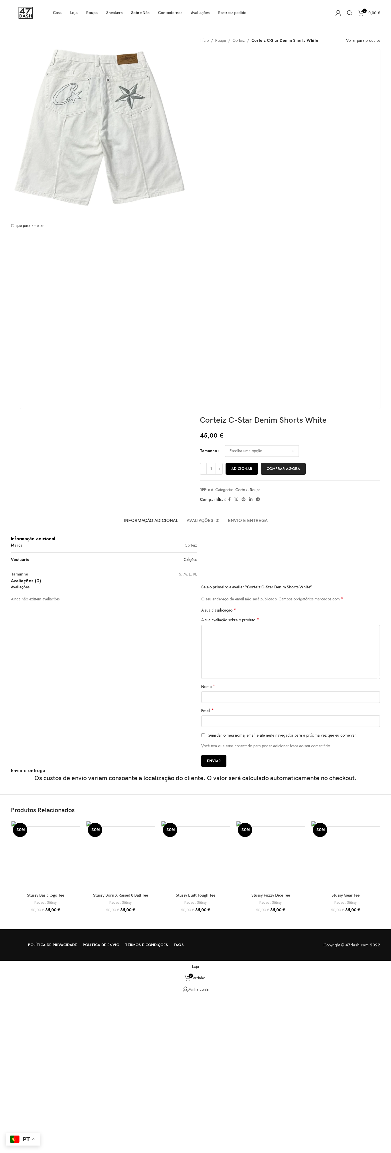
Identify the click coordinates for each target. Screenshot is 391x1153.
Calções (190, 559)
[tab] (151, 521)
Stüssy (52, 902)
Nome (208, 686)
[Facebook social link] (229, 499)
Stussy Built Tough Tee (195, 895)
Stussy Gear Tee (345, 895)
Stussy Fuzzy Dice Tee (270, 895)
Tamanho (208, 451)
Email (207, 710)
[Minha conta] (338, 13)
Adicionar (241, 468)
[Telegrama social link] (258, 499)
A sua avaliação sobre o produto (230, 620)
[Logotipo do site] (25, 12)
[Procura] (350, 13)
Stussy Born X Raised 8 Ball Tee (120, 895)
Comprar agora (283, 468)
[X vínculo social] (236, 499)
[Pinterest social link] (243, 499)
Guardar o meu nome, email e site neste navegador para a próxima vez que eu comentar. (282, 735)
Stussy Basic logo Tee (45, 895)
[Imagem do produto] (45, 855)
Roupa (220, 40)
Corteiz (238, 40)
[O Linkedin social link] (250, 499)
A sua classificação (218, 610)
